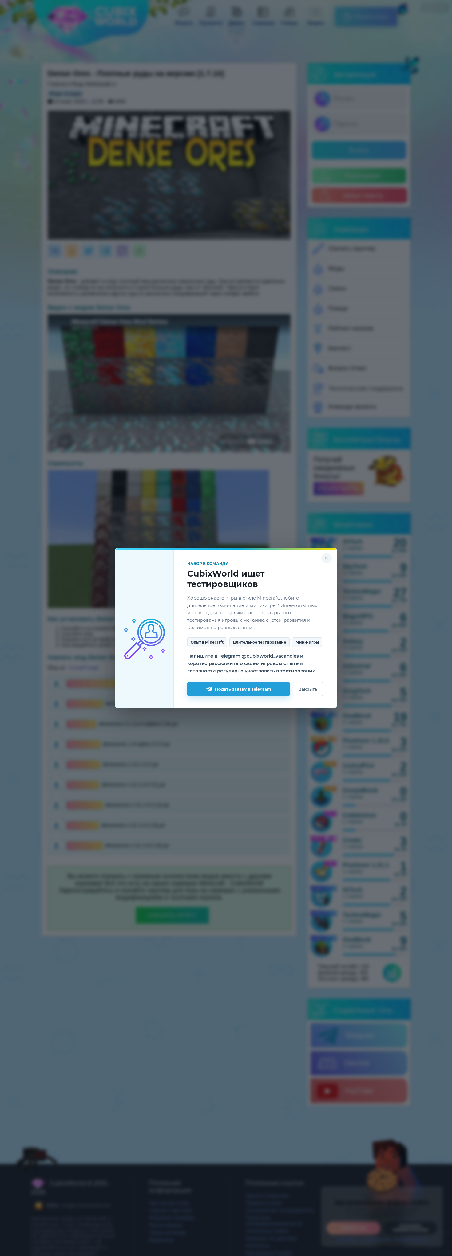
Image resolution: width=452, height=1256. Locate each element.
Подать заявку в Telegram (243, 689)
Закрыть (308, 689)
